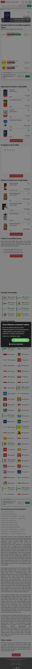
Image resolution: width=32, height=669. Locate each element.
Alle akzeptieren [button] (20, 340)
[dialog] (16, 334)
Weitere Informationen (17, 333)
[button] (16, 336)
